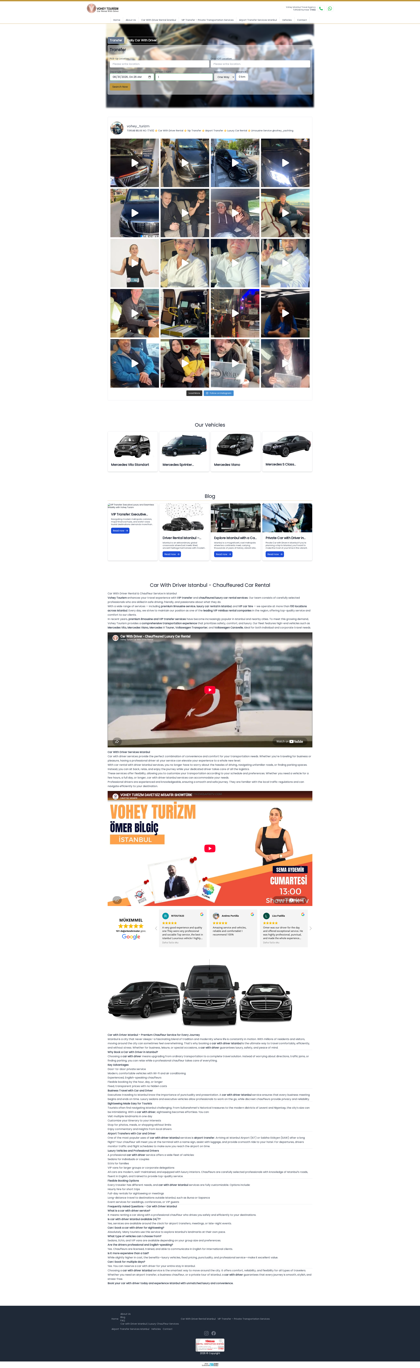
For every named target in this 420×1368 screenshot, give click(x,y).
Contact (302, 20)
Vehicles (287, 20)
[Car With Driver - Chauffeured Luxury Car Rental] (105, 8)
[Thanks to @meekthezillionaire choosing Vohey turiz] (235, 163)
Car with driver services (123, 756)
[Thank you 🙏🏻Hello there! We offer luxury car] (285, 363)
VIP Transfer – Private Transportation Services (207, 20)
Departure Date (119, 71)
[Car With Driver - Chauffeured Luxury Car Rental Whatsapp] (329, 8)
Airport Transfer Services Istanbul (258, 20)
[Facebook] (213, 1333)
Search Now (120, 87)
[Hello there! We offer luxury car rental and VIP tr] (134, 163)
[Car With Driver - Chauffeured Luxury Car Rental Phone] (321, 8)
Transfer (116, 40)
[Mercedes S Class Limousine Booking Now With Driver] (287, 445)
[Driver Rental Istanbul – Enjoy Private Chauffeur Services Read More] (184, 517)
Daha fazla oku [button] (170, 942)
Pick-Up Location (119, 58)
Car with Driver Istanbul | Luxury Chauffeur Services (149, 1323)
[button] (310, 929)
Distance (241, 71)
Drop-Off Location (221, 58)
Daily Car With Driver (142, 40)
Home (116, 20)
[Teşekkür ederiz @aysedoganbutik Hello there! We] (185, 363)
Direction (219, 71)
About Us (131, 20)
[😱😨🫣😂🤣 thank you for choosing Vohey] (134, 363)
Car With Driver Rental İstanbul (158, 20)
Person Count (163, 71)
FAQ (122, 1320)
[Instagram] (206, 1333)
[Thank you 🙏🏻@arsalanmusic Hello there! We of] (235, 363)
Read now (118, 530)
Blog (122, 1317)
